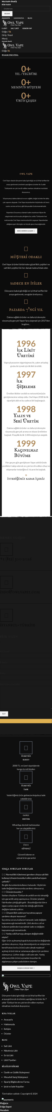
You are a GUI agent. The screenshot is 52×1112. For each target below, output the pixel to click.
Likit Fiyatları (10, 1060)
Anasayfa (8, 1019)
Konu (2, 673)
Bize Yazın (6, 4)
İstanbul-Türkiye (17, 625)
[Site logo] (13, 23)
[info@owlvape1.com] (6, 582)
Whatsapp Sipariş (9, 1)
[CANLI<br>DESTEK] (26, 807)
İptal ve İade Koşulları (14, 1086)
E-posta (3, 662)
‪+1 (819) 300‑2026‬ (15, 559)
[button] (26, 878)
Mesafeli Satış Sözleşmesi (16, 1077)
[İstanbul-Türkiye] (6, 615)
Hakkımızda (9, 1024)
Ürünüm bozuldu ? (14, 892)
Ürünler (7, 1033)
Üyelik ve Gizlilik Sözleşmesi (17, 1072)
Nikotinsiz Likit (11, 1050)
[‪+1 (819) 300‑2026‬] (6, 549)
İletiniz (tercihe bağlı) (10, 684)
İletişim (7, 1029)
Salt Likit (8, 1046)
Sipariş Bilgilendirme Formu (17, 1081)
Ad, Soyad (4, 651)
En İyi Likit (8, 1055)
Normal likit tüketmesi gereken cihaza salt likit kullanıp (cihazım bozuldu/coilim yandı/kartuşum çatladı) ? (25, 878)
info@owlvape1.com (20, 592)
